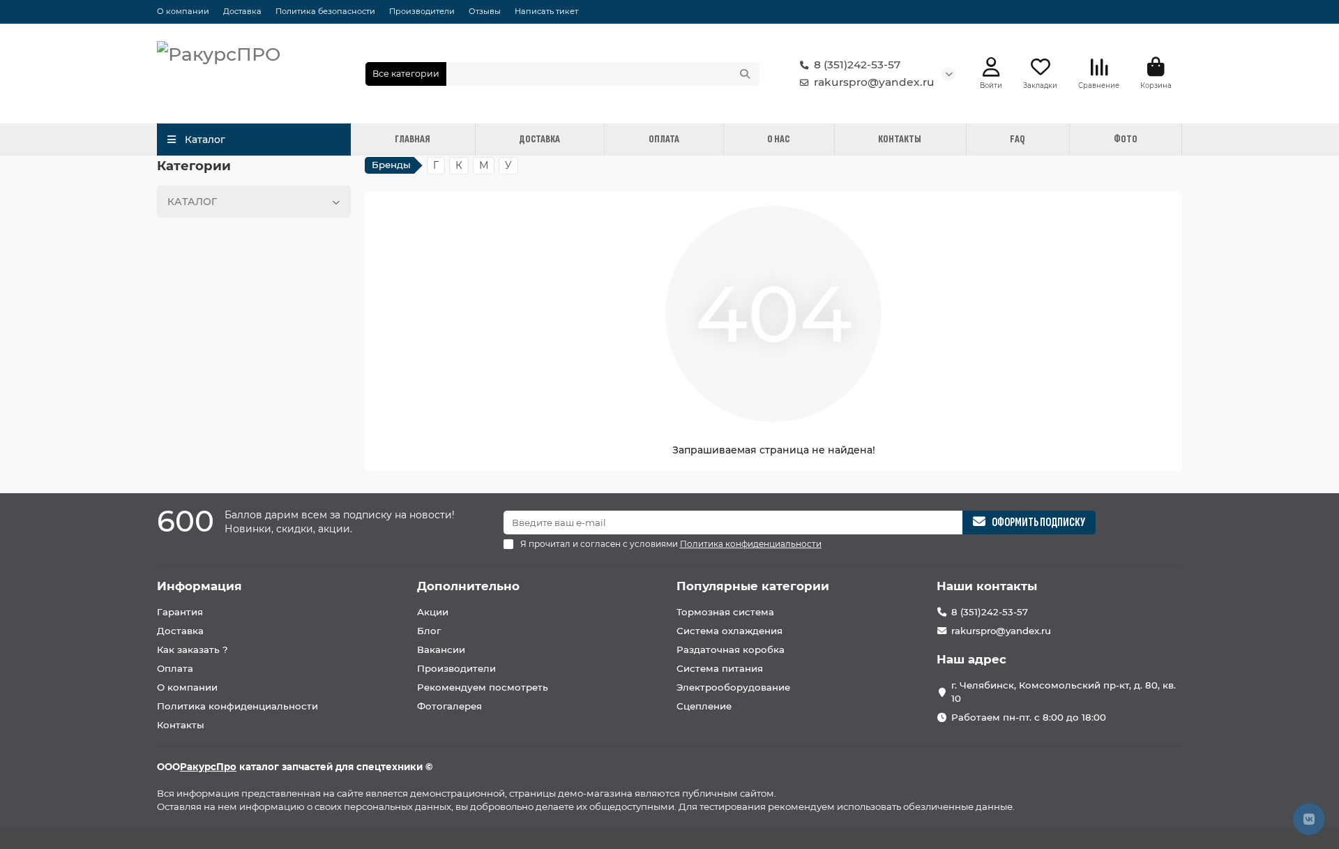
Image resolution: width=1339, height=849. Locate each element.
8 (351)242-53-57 (857, 64)
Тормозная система (725, 611)
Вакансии (441, 649)
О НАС (778, 139)
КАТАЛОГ (192, 201)
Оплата (175, 668)
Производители (422, 11)
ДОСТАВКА (539, 139)
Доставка (242, 11)
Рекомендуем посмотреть (482, 687)
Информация (199, 586)
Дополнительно (468, 586)
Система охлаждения (729, 630)
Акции (432, 611)
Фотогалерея (449, 706)
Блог (429, 630)
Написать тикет (546, 11)
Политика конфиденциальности (237, 706)
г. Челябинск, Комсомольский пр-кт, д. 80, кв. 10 (1063, 691)
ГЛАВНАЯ (412, 139)
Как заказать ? (192, 649)
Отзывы (485, 11)
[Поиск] (745, 74)
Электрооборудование (733, 687)
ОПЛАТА (664, 139)
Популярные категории (752, 586)
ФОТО (1125, 139)
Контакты (180, 724)
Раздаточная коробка (730, 649)
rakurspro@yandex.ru (874, 82)
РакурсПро (208, 766)
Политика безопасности (325, 11)
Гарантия (180, 611)
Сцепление (704, 706)
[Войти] (991, 67)
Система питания (719, 668)
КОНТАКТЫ (899, 139)
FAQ (1017, 139)
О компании (183, 11)
